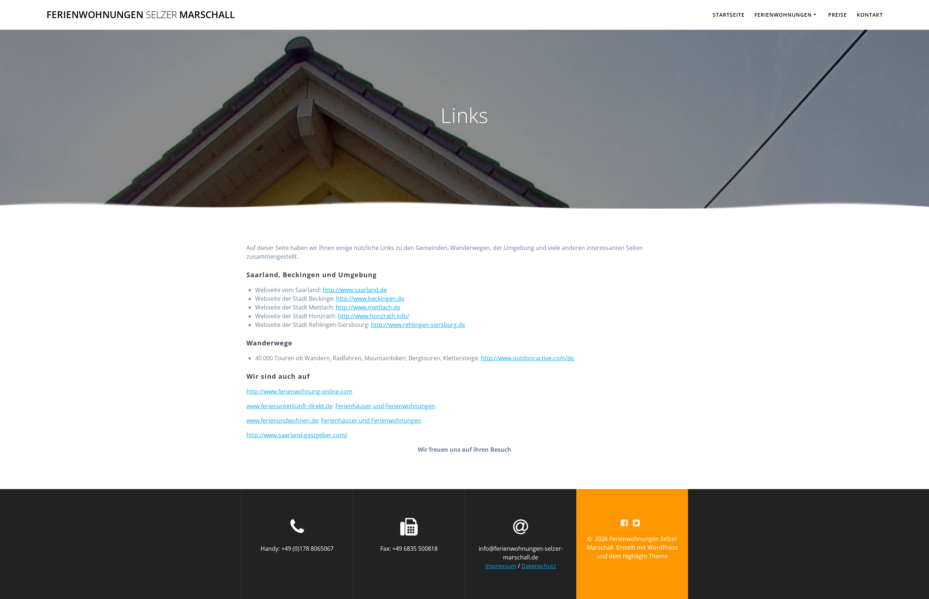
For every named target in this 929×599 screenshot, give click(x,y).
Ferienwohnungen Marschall (140, 15)
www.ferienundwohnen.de (282, 420)
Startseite (729, 14)
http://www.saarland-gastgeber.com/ (296, 435)
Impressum (500, 566)
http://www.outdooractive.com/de (527, 358)
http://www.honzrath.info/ (373, 316)
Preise (837, 14)
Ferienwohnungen (783, 14)
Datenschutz (538, 566)
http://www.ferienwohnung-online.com (299, 391)
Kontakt (870, 14)
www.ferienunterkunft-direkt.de (289, 406)
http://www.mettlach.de (368, 307)
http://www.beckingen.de (370, 299)
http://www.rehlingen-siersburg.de (418, 325)
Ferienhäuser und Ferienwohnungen (385, 406)
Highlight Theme (645, 556)
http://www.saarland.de (355, 290)
